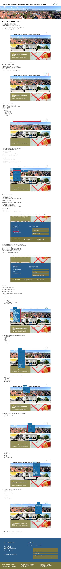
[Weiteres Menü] (30, 191)
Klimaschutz (43, 4)
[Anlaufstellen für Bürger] (30, 410)
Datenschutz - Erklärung (39, 551)
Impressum (37, 548)
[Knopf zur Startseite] (30, 100)
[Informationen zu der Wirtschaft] (30, 448)
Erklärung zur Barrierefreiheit (40, 555)
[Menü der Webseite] (30, 145)
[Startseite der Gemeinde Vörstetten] (30, 59)
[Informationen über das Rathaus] (30, 373)
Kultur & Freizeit (37, 4)
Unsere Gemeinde (6, 4)
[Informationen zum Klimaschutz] (30, 527)
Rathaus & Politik (14, 4)
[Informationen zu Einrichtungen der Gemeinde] (30, 486)
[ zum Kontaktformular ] (8, 550)
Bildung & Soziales (21, 4)
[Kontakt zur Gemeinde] (30, 241)
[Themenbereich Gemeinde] (30, 332)
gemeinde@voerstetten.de (11, 548)
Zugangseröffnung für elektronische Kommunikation (44, 558)
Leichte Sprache (37, 553)
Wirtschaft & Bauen (29, 4)
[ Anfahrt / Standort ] (8, 551)
